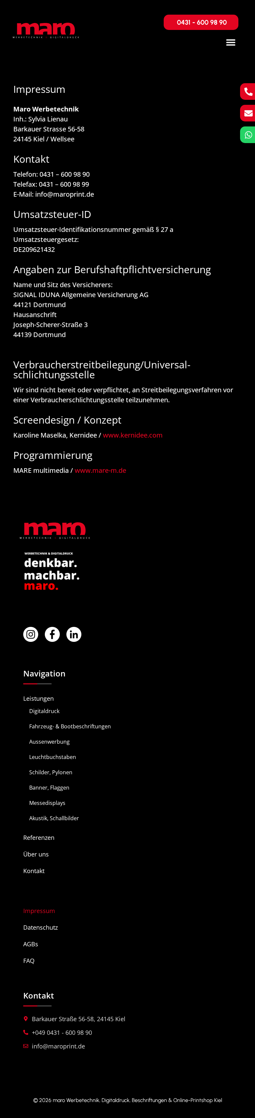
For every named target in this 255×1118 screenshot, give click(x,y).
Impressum (39, 911)
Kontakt (33, 871)
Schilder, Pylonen (50, 772)
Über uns (36, 854)
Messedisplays (47, 803)
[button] (230, 42)
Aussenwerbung (49, 741)
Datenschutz (40, 927)
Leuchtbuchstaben (52, 757)
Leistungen (38, 698)
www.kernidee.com (133, 435)
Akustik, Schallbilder (54, 818)
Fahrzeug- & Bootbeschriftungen (70, 726)
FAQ (29, 961)
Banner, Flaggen (49, 787)
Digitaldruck (44, 711)
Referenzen (38, 837)
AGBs (30, 944)
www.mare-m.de (100, 470)
